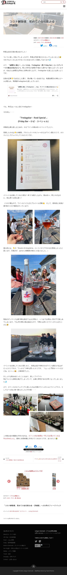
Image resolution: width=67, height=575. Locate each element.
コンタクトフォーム (49, 533)
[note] (40, 542)
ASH (62, 38)
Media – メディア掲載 (9, 551)
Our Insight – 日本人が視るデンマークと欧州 (15, 548)
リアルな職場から (45, 40)
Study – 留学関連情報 (9, 542)
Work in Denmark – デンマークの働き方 (14, 545)
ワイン (43, 42)
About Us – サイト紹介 (9, 534)
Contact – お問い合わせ (10, 559)
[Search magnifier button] (63, 2)
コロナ (38, 42)
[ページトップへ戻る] (33, 567)
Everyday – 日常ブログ (9, 556)
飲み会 (49, 42)
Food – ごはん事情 (8, 540)
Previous (9, 481)
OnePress (37, 571)
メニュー (64, 6)
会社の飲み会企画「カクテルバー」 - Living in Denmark (24, 511)
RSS (12, 531)
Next (58, 481)
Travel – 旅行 (7, 554)
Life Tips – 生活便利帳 (9, 537)
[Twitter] (36, 542)
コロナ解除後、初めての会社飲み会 (15, 460)
